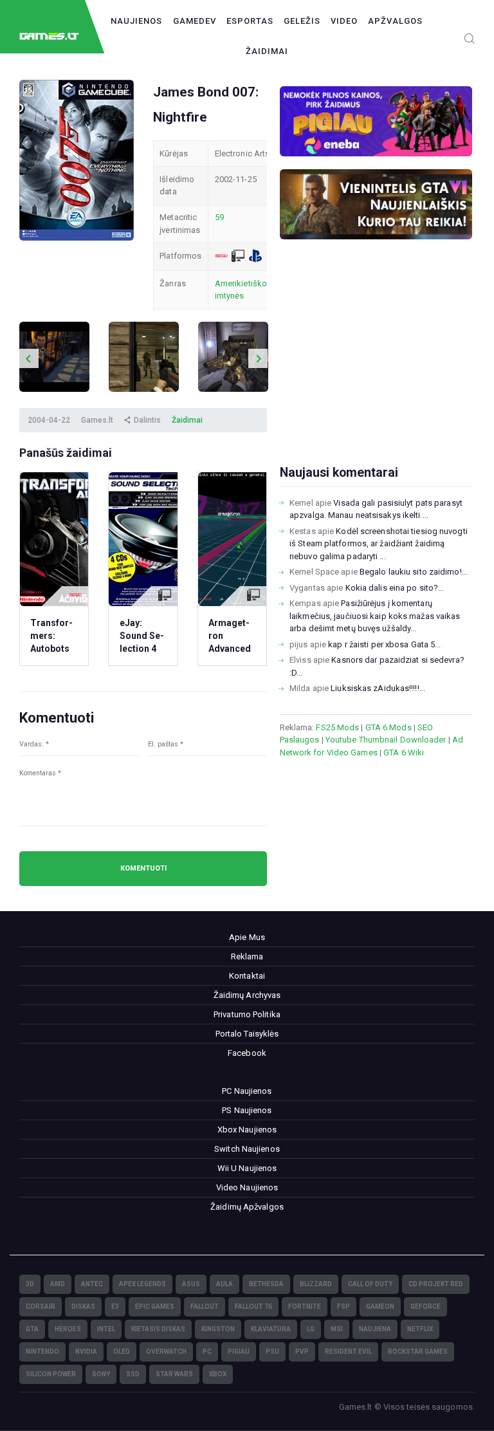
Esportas (249, 21)
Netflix (420, 1329)
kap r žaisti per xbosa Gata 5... (384, 644)
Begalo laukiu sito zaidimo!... (414, 572)
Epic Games (154, 1306)
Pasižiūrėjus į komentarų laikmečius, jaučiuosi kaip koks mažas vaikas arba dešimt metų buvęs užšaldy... (374, 615)
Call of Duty (370, 1284)
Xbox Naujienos (247, 1129)
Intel (106, 1329)
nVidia (86, 1351)
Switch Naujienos (247, 1149)
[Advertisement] (376, 372)
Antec (92, 1284)
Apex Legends (142, 1284)
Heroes (68, 1329)
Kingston (218, 1329)
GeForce (425, 1306)
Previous (29, 358)
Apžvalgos (395, 21)
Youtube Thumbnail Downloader (385, 739)
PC (207, 1351)
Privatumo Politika (247, 1014)
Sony (101, 1374)
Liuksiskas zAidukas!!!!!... (378, 688)
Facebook (247, 1053)
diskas (83, 1306)
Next (258, 358)
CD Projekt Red (435, 1284)
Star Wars (174, 1374)
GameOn (380, 1306)
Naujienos (136, 21)
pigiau (239, 1351)
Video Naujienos (247, 1187)
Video (344, 21)
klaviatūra (271, 1329)
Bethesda (266, 1284)
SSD (133, 1374)
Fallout (204, 1306)
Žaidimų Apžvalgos (247, 1207)
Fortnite (304, 1306)
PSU (272, 1351)
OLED (121, 1351)
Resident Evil (348, 1351)
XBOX (217, 1374)
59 (219, 217)
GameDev (194, 21)
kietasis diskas (158, 1329)
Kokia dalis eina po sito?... (394, 588)
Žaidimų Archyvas (247, 995)
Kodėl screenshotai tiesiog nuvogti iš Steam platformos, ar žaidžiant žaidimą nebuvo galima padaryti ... (378, 543)
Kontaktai (247, 976)
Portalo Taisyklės (247, 1034)
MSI (337, 1329)
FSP (343, 1306)
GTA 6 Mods (388, 727)
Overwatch (166, 1351)
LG (311, 1329)
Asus (191, 1284)
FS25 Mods (337, 727)
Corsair (40, 1306)
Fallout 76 (253, 1306)
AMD (57, 1284)
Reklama (247, 956)
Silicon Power (51, 1374)
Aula (224, 1284)
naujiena (375, 1329)
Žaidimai (267, 51)
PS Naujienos (246, 1110)
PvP (302, 1351)
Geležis (302, 21)
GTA (32, 1329)
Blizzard (316, 1284)
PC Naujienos (246, 1091)
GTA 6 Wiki (403, 752)
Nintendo (42, 1351)
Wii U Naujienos (247, 1168)
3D (30, 1284)
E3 (115, 1306)
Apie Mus (247, 937)
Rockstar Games (418, 1351)
